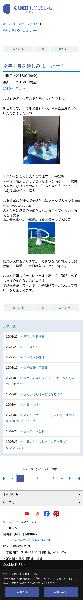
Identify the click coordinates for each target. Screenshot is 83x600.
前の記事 (18, 49)
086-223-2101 (41, 540)
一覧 (41, 49)
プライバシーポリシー (46, 578)
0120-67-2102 (20, 540)
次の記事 (64, 49)
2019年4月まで (14, 88)
